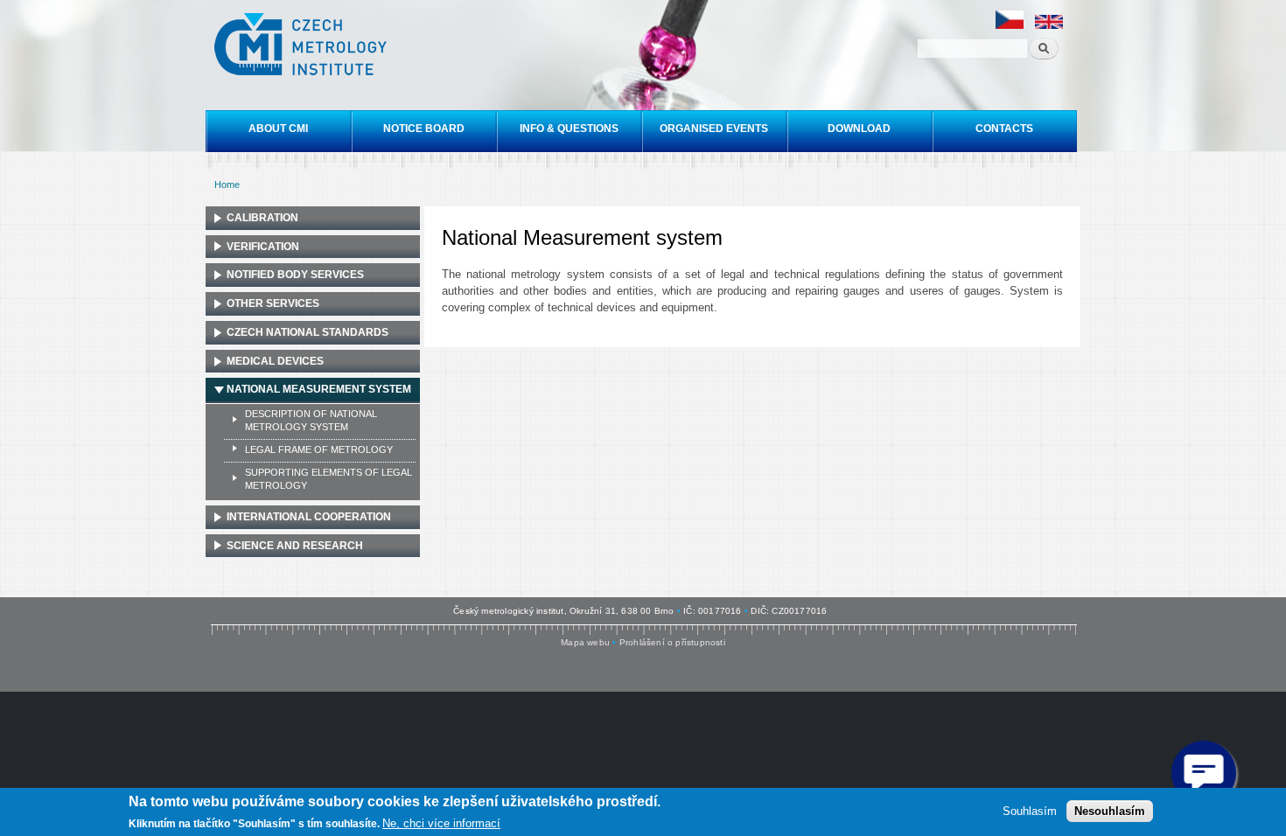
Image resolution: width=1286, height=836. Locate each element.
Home (227, 184)
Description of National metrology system (311, 420)
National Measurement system (319, 389)
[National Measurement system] (1049, 26)
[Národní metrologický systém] (1010, 26)
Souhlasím (1030, 810)
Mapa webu (585, 642)
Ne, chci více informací (441, 823)
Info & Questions (569, 128)
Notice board (424, 128)
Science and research (295, 546)
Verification (263, 246)
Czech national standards (307, 332)
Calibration (262, 218)
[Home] (303, 46)
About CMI (278, 128)
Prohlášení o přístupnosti (672, 642)
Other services (273, 303)
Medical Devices (275, 361)
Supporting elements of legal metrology (328, 479)
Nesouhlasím (1109, 810)
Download (859, 128)
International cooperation (309, 517)
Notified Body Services (295, 274)
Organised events (714, 128)
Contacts (1004, 128)
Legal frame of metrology (319, 449)
